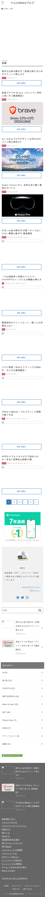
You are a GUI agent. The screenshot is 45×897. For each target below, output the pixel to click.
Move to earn (10, 704)
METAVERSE (10, 696)
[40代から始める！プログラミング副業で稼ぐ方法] (22, 441)
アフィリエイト (10, 736)
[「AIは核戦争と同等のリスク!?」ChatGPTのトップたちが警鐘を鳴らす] (22, 307)
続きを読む (21, 83)
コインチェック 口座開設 (12, 850)
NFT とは (6, 833)
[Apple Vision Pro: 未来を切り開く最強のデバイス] (22, 215)
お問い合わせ (27, 889)
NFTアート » (35, 590)
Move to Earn (8, 871)
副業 (6, 744)
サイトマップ (17, 886)
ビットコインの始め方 (12, 860)
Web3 (6, 728)
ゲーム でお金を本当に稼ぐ (14, 867)
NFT (6, 712)
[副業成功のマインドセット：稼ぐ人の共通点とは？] (22, 352)
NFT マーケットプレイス (12, 843)
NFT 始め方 (7, 847)
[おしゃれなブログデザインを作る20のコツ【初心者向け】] (22, 169)
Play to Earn (9, 720)
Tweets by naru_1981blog (14, 878)
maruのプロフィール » (31, 587)
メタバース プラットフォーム (14, 826)
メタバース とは (9, 853)
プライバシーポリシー (33, 886)
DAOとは (6, 836)
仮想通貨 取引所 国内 (10, 840)
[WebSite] (17, 597)
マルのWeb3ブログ (22, 2)
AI (4, 672)
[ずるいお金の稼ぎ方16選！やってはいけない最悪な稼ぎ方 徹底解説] (22, 261)
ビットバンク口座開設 (12, 864)
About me (16, 889)
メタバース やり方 (9, 822)
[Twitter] (22, 597)
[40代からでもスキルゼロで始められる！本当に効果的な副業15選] (22, 485)
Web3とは (6, 829)
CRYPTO (8, 688)
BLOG (7, 680)
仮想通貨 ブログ (8, 819)
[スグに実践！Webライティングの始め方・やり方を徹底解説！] (22, 396)
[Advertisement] (22, 35)
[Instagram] (27, 597)
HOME (6, 886)
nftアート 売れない (10, 857)
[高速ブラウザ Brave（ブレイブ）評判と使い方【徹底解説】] (22, 123)
